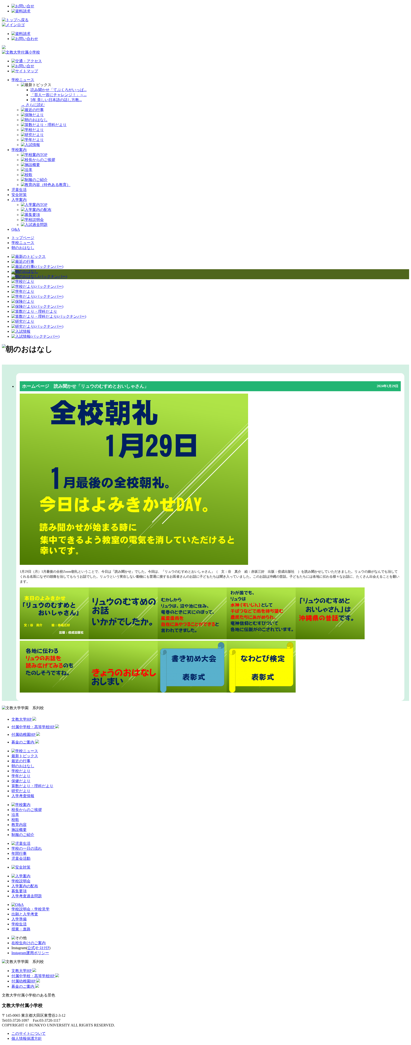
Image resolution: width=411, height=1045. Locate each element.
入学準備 (19, 919)
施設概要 (19, 830)
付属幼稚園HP (23, 734)
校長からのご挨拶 (26, 810)
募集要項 (19, 891)
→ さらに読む (33, 105)
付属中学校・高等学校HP (33, 727)
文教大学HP (21, 719)
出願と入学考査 (24, 914)
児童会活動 (20, 858)
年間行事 (19, 853)
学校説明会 (20, 881)
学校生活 (19, 924)
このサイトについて (28, 1033)
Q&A (15, 229)
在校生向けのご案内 (28, 943)
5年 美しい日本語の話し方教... (56, 100)
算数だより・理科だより (32, 786)
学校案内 (19, 150)
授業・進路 (20, 929)
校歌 (15, 820)
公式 (31, 948)
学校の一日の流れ (26, 848)
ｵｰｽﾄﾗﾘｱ (42, 948)
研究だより (20, 791)
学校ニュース (22, 80)
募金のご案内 (23, 742)
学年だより (20, 776)
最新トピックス (24, 756)
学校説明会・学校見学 (30, 909)
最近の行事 (20, 761)
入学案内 (19, 200)
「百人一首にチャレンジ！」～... (58, 95)
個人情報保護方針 (26, 1038)
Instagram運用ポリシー (30, 953)
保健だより (20, 781)
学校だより (20, 771)
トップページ (22, 238)
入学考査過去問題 (26, 896)
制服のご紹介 (22, 835)
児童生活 (19, 190)
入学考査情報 (22, 796)
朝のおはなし (22, 248)
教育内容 (19, 825)
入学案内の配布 (24, 886)
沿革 (15, 815)
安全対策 (19, 195)
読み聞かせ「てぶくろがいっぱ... (58, 90)
